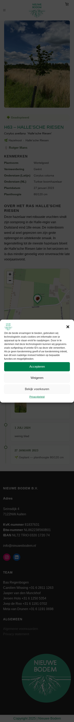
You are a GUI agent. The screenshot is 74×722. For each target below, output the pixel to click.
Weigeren (37, 377)
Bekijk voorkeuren (37, 389)
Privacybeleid (37, 396)
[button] (68, 327)
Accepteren (37, 366)
